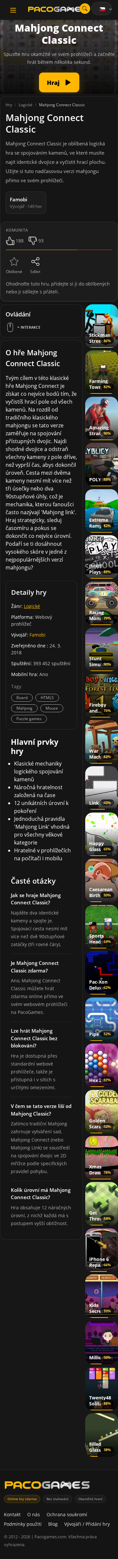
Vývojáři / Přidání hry (87, 1524)
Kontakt (12, 1514)
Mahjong (24, 708)
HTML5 (47, 697)
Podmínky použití (23, 1524)
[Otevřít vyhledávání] (85, 8)
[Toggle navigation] (13, 10)
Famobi (38, 635)
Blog (53, 1524)
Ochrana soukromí (67, 1514)
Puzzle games (29, 718)
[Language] (106, 9)
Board (22, 697)
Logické (32, 606)
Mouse (52, 708)
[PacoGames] (47, 1486)
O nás (33, 1514)
